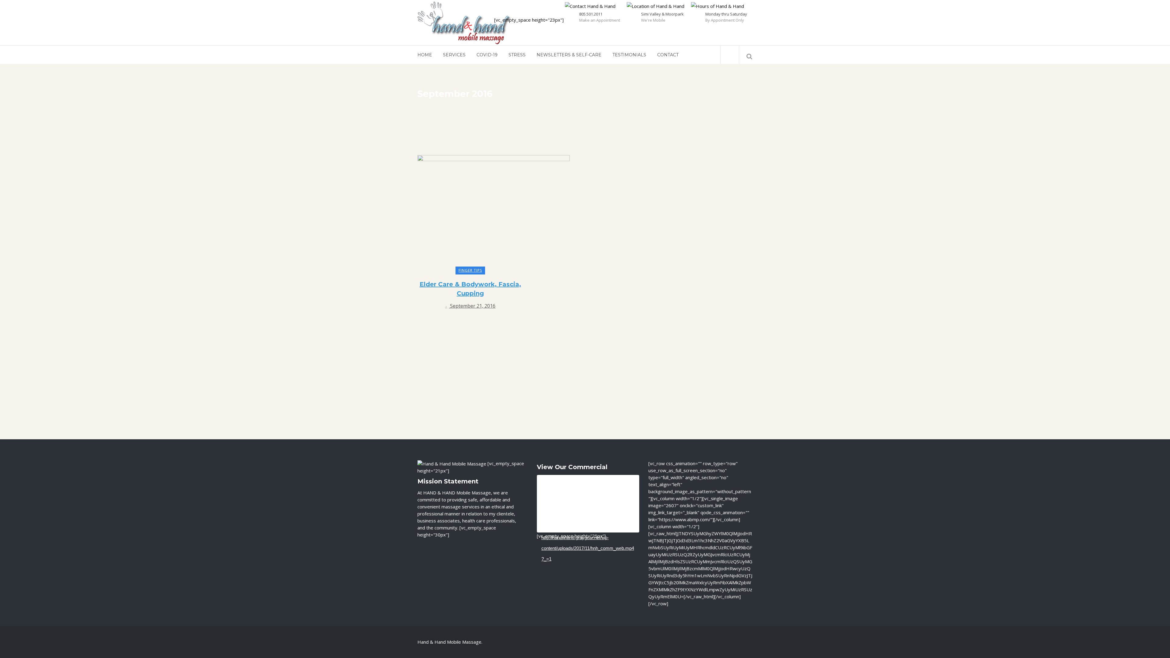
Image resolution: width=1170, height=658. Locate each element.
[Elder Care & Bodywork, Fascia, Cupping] (493, 212)
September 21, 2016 (472, 305)
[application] (588, 503)
